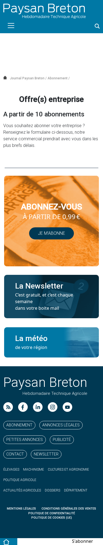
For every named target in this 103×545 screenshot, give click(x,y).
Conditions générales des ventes (68, 508)
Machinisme (33, 469)
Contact (15, 454)
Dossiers (52, 490)
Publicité (62, 439)
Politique (19, 480)
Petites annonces (24, 439)
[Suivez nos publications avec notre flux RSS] (8, 407)
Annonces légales (61, 425)
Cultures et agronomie (68, 469)
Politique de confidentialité (51, 513)
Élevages (11, 469)
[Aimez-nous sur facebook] (23, 407)
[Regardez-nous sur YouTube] (67, 407)
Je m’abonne (51, 233)
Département (75, 490)
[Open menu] (11, 25)
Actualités (22, 490)
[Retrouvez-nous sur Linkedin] (38, 407)
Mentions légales (21, 508)
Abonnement (19, 425)
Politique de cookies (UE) (51, 517)
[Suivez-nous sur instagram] (52, 407)
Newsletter (46, 454)
